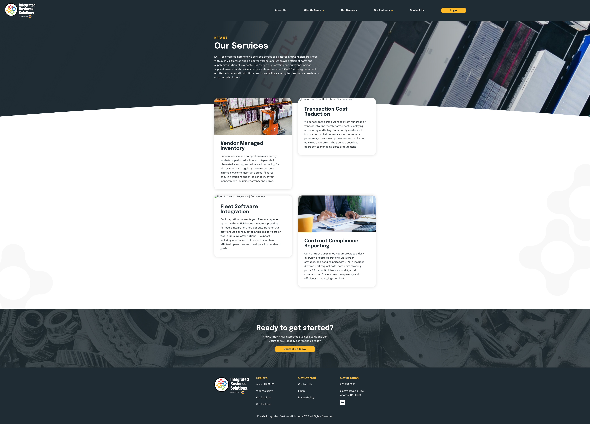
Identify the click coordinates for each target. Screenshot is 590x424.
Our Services (263, 397)
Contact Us (305, 384)
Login (301, 391)
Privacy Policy (306, 397)
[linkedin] (342, 402)
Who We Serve (264, 391)
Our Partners (263, 404)
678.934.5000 (347, 384)
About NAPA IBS (265, 384)
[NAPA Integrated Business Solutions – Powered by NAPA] (20, 4)
